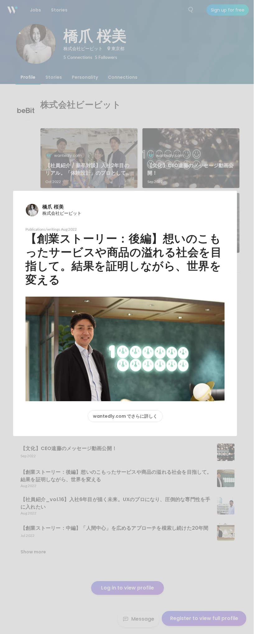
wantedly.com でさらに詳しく (125, 416)
